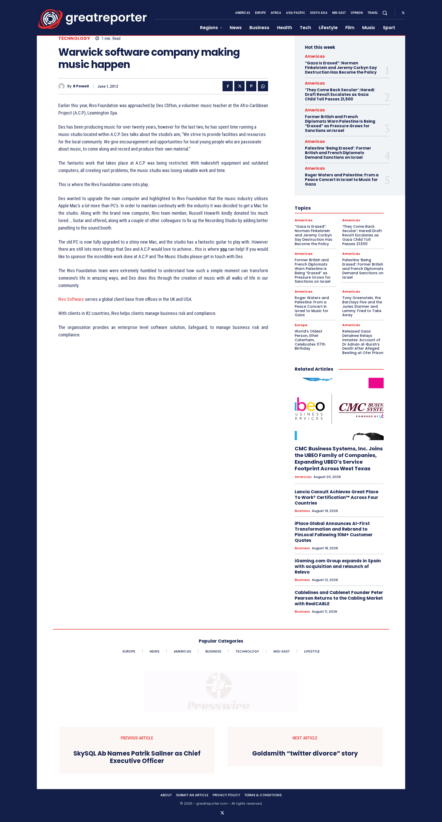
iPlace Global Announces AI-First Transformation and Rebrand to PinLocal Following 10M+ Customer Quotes (334, 531)
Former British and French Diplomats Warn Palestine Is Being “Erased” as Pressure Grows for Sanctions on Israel (340, 123)
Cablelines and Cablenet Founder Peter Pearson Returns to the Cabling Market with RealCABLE (339, 598)
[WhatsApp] (263, 86)
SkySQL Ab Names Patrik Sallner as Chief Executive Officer (137, 757)
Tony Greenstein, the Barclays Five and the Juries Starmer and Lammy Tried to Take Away (362, 306)
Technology (74, 38)
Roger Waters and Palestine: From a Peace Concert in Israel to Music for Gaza (342, 179)
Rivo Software (71, 299)
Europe (301, 325)
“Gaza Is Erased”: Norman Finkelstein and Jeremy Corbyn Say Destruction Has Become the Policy (341, 67)
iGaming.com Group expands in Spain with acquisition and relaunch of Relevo (338, 566)
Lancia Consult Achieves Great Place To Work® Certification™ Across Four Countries (336, 497)
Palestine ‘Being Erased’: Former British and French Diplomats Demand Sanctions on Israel (338, 152)
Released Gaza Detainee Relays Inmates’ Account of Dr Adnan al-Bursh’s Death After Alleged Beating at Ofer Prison (362, 342)
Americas (315, 56)
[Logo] (93, 19)
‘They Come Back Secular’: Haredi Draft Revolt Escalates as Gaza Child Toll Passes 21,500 (339, 94)
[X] (403, 13)
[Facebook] (228, 86)
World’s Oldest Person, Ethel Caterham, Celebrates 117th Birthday (310, 340)
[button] (385, 13)
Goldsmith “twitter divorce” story (305, 753)
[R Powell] (62, 86)
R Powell (81, 86)
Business (302, 511)
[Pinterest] (251, 86)
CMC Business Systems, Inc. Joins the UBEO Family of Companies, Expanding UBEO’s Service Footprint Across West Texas (339, 458)
